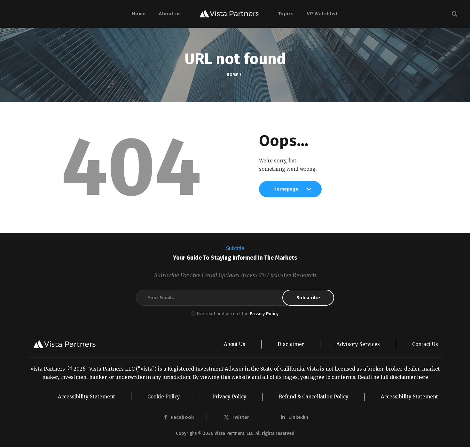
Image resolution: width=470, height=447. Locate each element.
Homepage (286, 191)
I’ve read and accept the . (238, 314)
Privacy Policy (264, 314)
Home (232, 75)
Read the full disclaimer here (393, 377)
